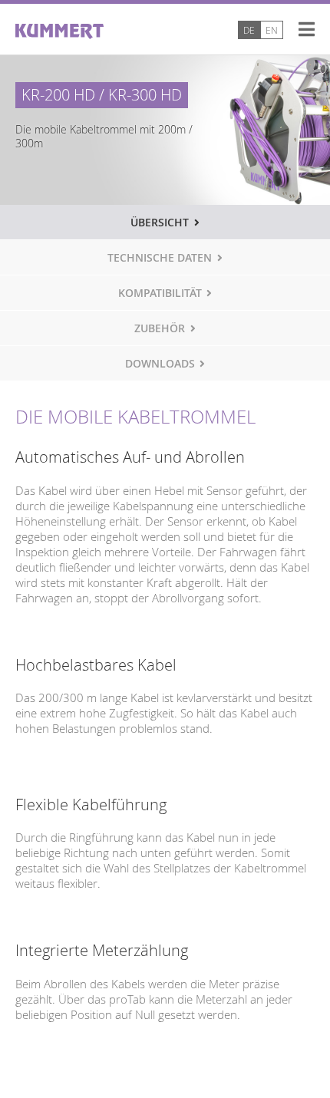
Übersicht (159, 222)
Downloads (160, 364)
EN (272, 30)
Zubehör (159, 328)
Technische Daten (159, 258)
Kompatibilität (160, 293)
